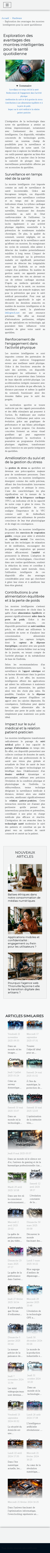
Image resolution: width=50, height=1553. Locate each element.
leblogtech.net (12, 312)
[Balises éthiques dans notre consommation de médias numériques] (25, 878)
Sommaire (25, 86)
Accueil (5, 18)
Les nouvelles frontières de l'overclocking (26, 1493)
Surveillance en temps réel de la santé (24, 89)
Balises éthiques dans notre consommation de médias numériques (24, 897)
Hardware (17, 18)
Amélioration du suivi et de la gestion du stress (23, 99)
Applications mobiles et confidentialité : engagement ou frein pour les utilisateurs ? (23, 941)
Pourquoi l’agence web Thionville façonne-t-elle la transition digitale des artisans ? (24, 987)
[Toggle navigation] (7, 5)
